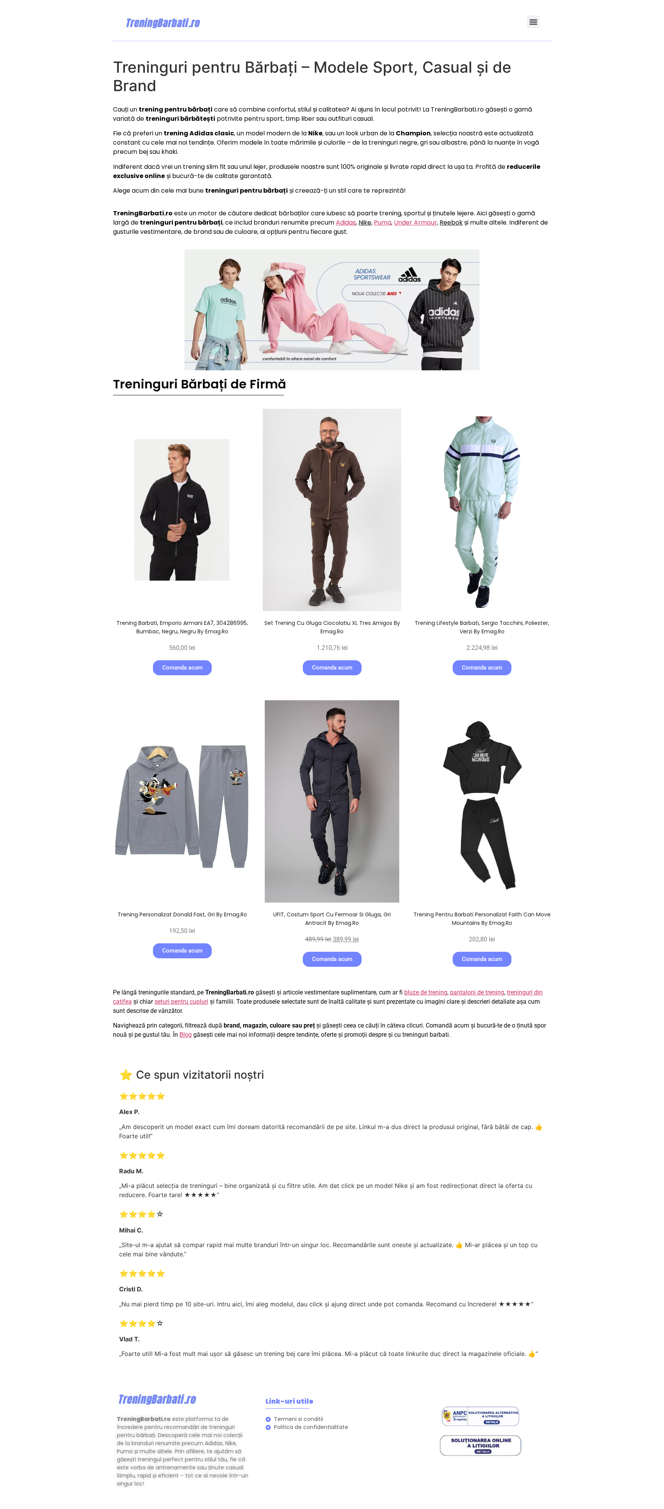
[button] (533, 21)
